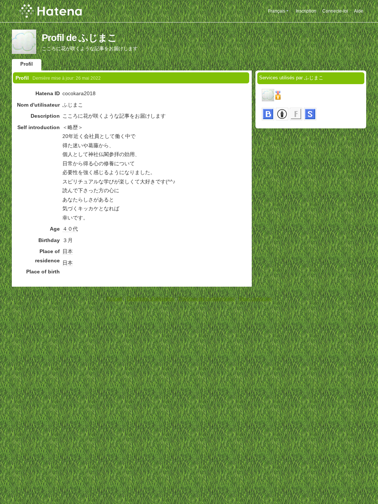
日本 (67, 251)
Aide (358, 11)
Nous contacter (255, 298)
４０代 (70, 229)
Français (276, 11)
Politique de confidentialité (207, 298)
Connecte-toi (335, 11)
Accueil (114, 298)
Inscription (306, 11)
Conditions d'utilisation (150, 298)
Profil (26, 64)
